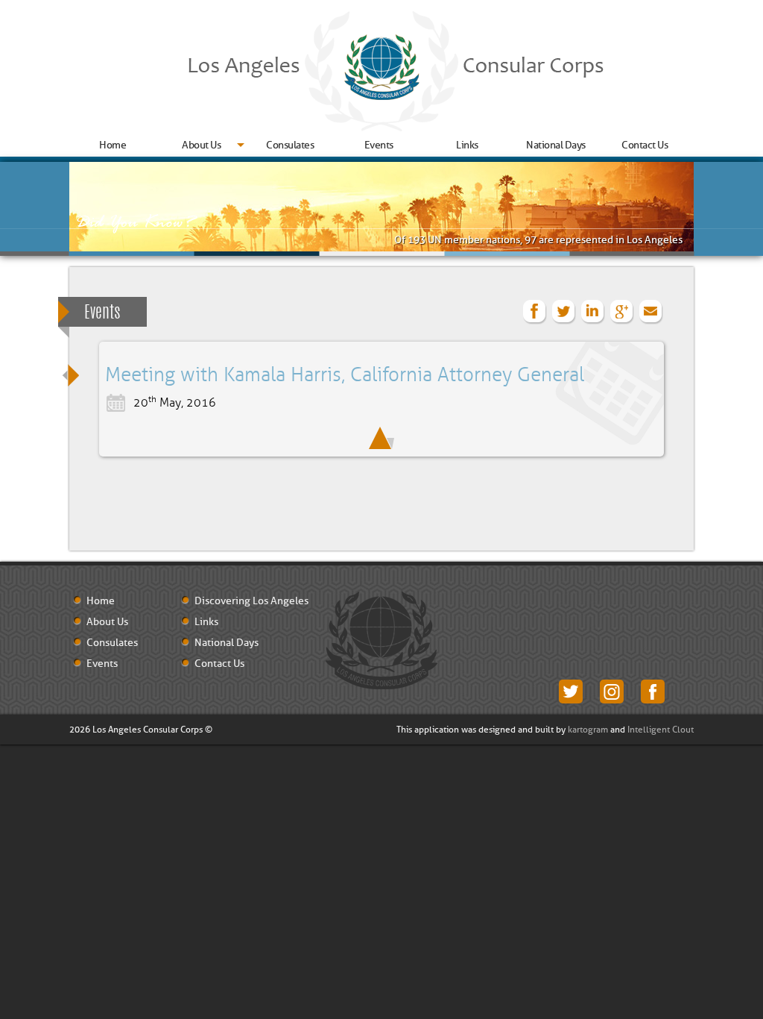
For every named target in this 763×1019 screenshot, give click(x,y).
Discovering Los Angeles (251, 601)
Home (112, 145)
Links (467, 145)
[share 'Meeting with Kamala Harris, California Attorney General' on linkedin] (593, 311)
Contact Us (644, 145)
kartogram (588, 730)
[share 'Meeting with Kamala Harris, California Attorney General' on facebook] (535, 311)
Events (378, 145)
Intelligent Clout (660, 730)
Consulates (290, 145)
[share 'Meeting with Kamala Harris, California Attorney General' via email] (651, 311)
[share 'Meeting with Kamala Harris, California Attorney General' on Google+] (622, 311)
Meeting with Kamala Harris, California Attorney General (344, 375)
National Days (556, 145)
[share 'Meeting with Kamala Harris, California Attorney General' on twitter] (564, 311)
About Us (201, 145)
